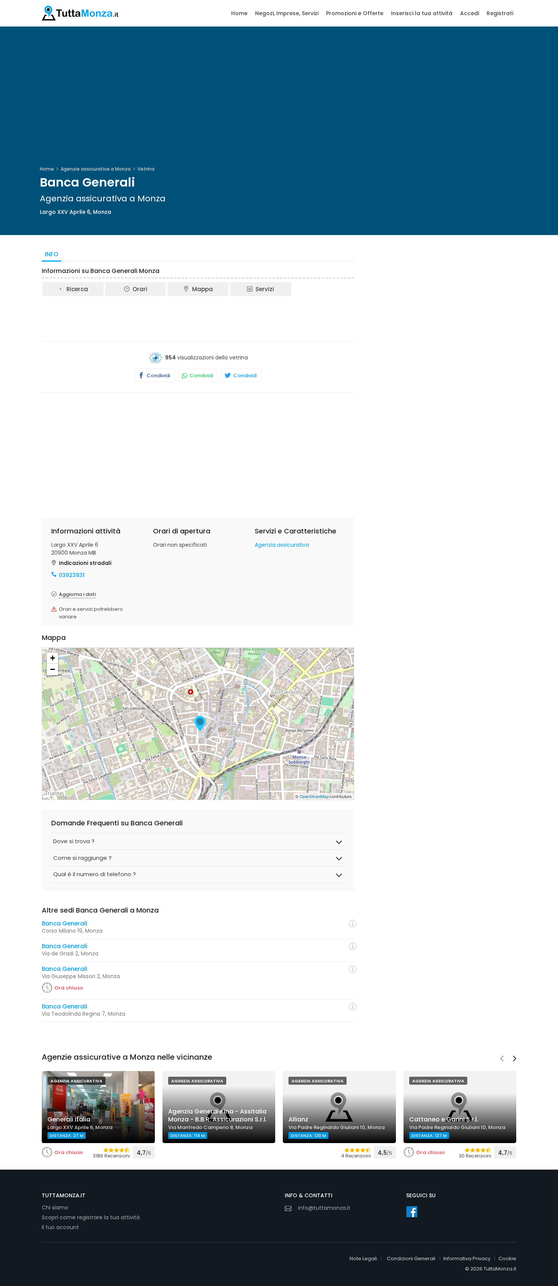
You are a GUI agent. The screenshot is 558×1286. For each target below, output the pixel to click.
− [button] (52, 669)
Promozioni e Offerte (354, 13)
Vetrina (145, 169)
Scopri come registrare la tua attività (91, 1217)
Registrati (500, 13)
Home (239, 13)
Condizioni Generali (411, 1258)
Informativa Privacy (466, 1258)
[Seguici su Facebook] (412, 1211)
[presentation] (502, 1059)
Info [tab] (51, 254)
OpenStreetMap (314, 796)
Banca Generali (64, 923)
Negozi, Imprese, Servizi (286, 13)
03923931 (72, 575)
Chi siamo (55, 1207)
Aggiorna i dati (77, 594)
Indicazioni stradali (85, 563)
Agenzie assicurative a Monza (96, 169)
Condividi (157, 375)
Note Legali (363, 1258)
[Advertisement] (198, 318)
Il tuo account (60, 1227)
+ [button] (52, 658)
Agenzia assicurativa (282, 545)
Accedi (469, 13)
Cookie (507, 1258)
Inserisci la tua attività (421, 13)
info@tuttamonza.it (324, 1208)
